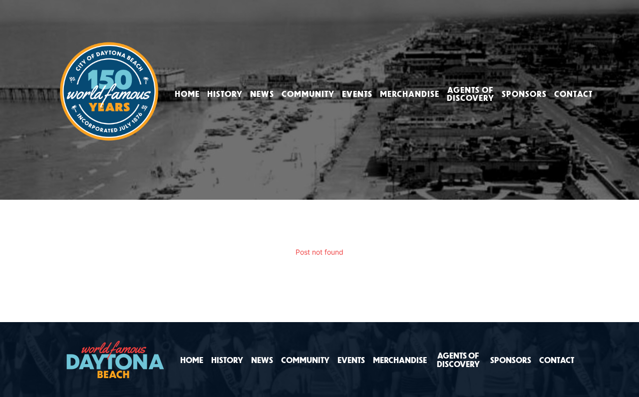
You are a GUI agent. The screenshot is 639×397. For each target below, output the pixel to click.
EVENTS (357, 93)
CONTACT (573, 93)
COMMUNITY (308, 94)
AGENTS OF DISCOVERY (470, 93)
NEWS (262, 93)
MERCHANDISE (409, 93)
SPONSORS (524, 93)
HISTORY (225, 93)
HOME (187, 93)
